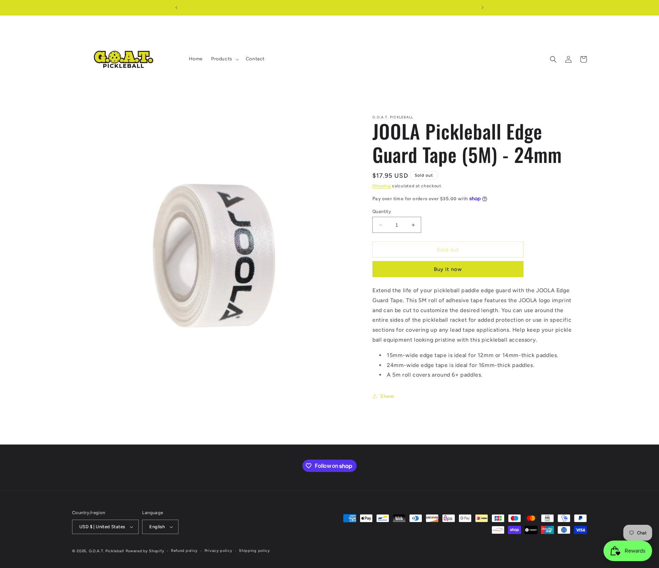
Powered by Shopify (145, 551)
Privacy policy (218, 550)
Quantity (381, 211)
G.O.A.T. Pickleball (106, 551)
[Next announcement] (482, 7)
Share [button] (387, 396)
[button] (224, 59)
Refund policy (184, 550)
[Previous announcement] (176, 7)
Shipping (381, 186)
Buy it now (448, 269)
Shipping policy (254, 550)
